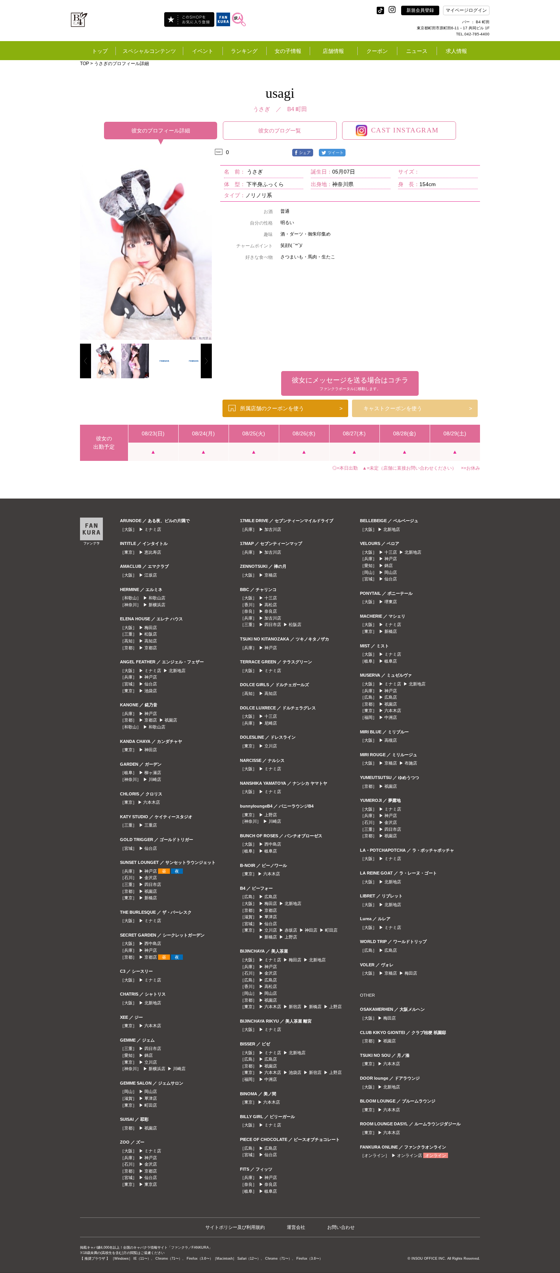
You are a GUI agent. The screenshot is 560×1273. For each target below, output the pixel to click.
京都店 (150, 647)
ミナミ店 (152, 529)
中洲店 (270, 1079)
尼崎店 (270, 723)
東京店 (150, 1184)
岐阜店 (270, 851)
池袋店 (150, 690)
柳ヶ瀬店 (152, 772)
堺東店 (390, 601)
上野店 (270, 815)
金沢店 (150, 877)
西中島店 (152, 943)
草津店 (150, 1098)
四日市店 (152, 884)
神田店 (150, 749)
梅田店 (150, 627)
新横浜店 (157, 604)
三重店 (150, 825)
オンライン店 (409, 1155)
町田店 (150, 1105)
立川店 (150, 1062)
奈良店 (270, 611)
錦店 (148, 1055)
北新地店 (177, 670)
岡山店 (150, 1091)
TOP (84, 63)
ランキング (244, 51)
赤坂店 (291, 930)
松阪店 (150, 634)
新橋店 (150, 897)
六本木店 (151, 802)
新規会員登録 (420, 10)
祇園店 (171, 720)
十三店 (270, 598)
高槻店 (390, 740)
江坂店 (150, 575)
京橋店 (270, 575)
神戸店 (150, 677)
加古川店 (272, 529)
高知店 (150, 641)
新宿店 (295, 1006)
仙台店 (150, 684)
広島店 (270, 896)
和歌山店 (157, 598)
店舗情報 (333, 51)
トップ (100, 51)
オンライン (435, 1155)
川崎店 (155, 779)
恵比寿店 (152, 552)
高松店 (270, 604)
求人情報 (456, 51)
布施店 (411, 763)
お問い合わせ (341, 1227)
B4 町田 (297, 109)
